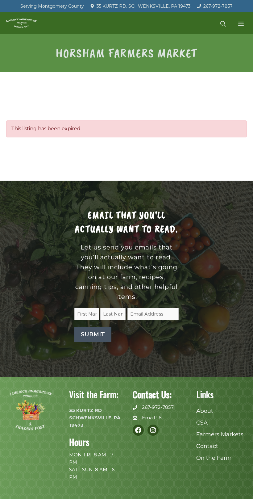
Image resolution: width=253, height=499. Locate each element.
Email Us (152, 418)
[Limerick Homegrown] (21, 23)
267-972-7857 (218, 6)
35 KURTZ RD (85, 410)
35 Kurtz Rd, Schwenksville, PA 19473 (144, 6)
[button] (223, 23)
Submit (93, 334)
